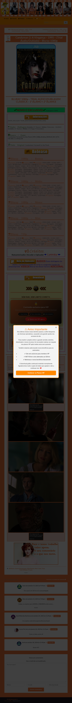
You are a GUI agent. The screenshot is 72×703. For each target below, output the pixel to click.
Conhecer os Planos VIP (36, 373)
